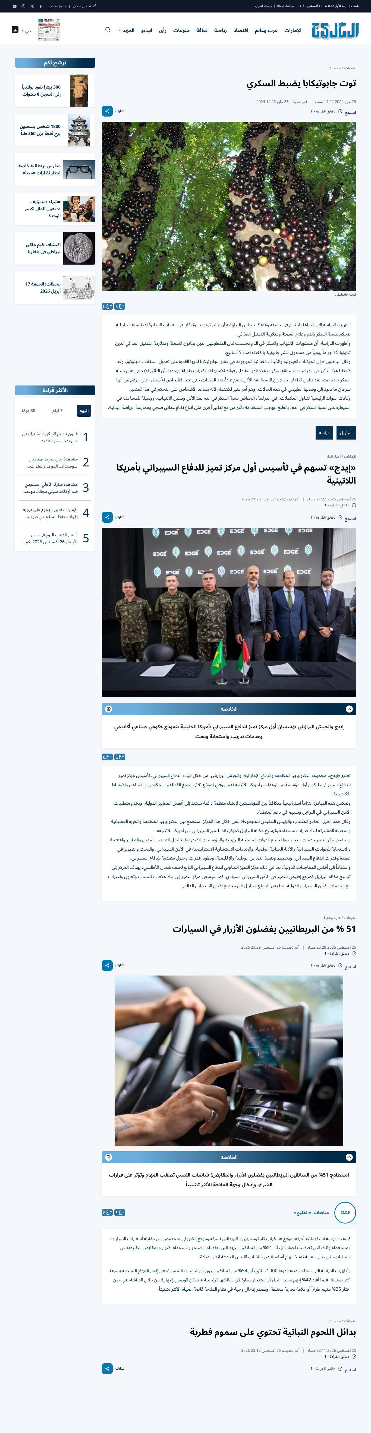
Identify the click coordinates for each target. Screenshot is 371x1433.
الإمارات (292, 30)
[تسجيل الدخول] (94, 6)
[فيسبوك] (41, 6)
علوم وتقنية (332, 918)
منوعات (181, 30)
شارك (119, 111)
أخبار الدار (334, 456)
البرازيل (346, 432)
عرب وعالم (266, 30)
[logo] (335, 31)
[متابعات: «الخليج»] (345, 1213)
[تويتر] (32, 6)
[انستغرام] (23, 6)
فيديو (146, 30)
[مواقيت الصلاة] (15, 31)
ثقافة (201, 30)
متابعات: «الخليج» (311, 1212)
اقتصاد (241, 30)
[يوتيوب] (15, 6)
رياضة (220, 30)
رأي (162, 30)
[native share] (107, 111)
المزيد (128, 30)
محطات (335, 68)
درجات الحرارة (263, 6)
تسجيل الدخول (82, 6)
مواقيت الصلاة (285, 6)
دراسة (324, 432)
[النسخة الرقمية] (49, 31)
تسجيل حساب (57, 6)
